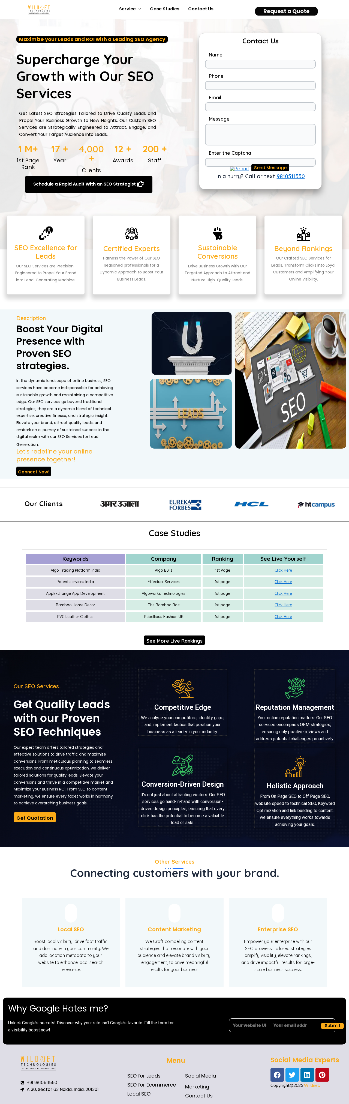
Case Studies (164, 9)
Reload (241, 168)
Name (215, 55)
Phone (216, 76)
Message (219, 119)
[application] (138, 9)
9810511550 (291, 176)
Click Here (283, 570)
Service (127, 9)
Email (215, 97)
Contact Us (200, 9)
